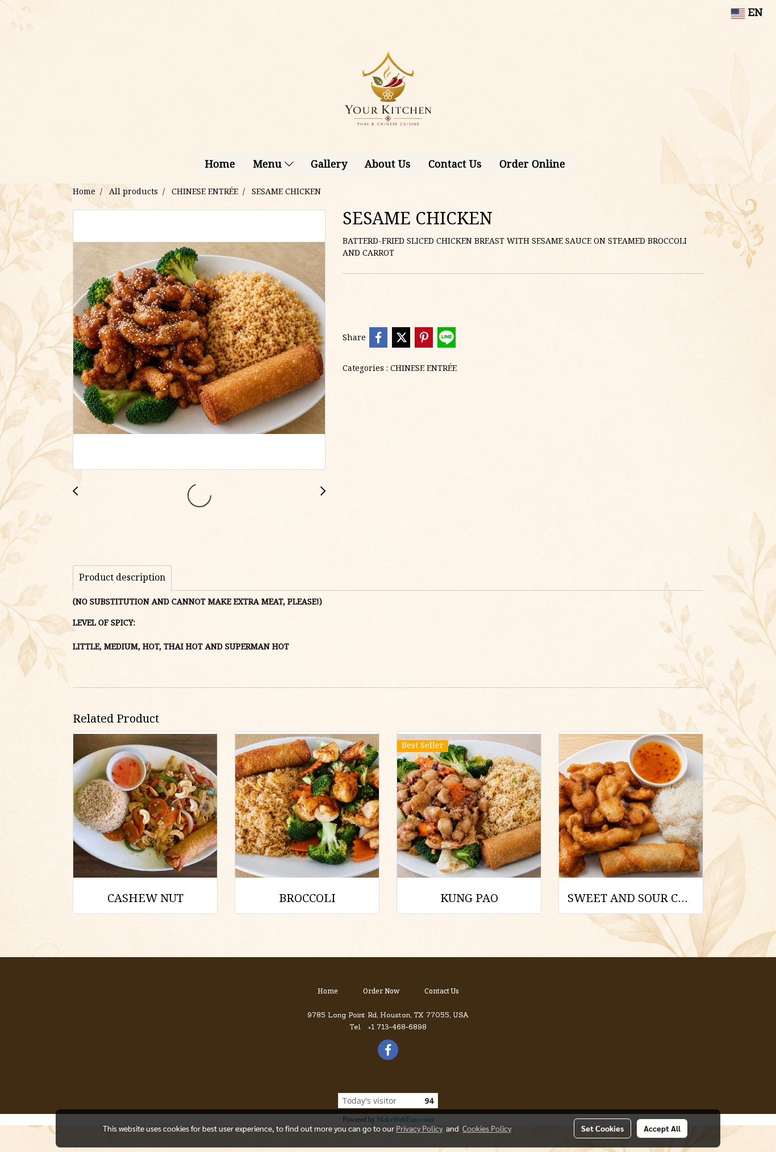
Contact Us (455, 165)
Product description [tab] (122, 578)
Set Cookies (602, 1128)
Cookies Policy (486, 1128)
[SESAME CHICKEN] (199, 340)
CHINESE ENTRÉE (423, 368)
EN (754, 14)
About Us (388, 165)
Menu (269, 165)
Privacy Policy (419, 1128)
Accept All (662, 1128)
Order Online (532, 165)
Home (220, 165)
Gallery (329, 165)
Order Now (381, 991)
